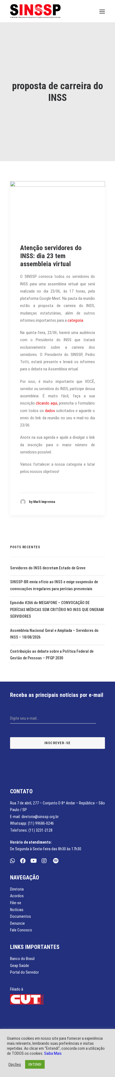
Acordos (17, 896)
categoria (75, 320)
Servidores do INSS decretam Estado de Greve (47, 568)
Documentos (20, 916)
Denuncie (17, 923)
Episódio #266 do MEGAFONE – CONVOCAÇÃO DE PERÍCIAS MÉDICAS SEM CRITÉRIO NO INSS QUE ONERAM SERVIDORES (57, 609)
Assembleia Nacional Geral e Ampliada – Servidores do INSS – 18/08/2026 (54, 634)
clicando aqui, (47, 403)
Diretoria (17, 889)
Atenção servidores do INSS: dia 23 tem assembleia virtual (51, 256)
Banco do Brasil (22, 958)
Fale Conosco (21, 930)
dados (50, 410)
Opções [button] (14, 1064)
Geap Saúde (19, 965)
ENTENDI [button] (34, 1064)
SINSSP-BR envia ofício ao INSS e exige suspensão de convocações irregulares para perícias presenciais (54, 585)
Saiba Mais (53, 1053)
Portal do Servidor (24, 972)
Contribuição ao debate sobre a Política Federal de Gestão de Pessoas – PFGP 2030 (52, 654)
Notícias (16, 910)
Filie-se (15, 903)
